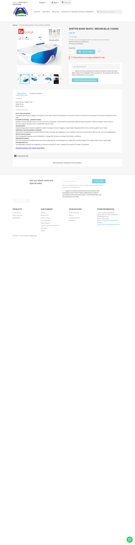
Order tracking (74, 213)
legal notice (45, 215)
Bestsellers (16, 218)
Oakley (37, 12)
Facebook (15, 201)
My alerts (72, 220)
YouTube (19, 201)
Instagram (23, 201)
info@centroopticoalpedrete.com (108, 224)
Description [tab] (21, 93)
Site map (44, 228)
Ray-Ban (46, 12)
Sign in (71, 215)
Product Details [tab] (36, 93)
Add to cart (86, 52)
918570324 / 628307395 (20, 3)
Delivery (43, 213)
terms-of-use (45, 218)
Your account (75, 209)
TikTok (28, 201)
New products (17, 215)
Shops (43, 231)
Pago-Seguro (45, 223)
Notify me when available (85, 80)
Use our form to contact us (50, 225)
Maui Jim (55, 12)
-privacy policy (46, 220)
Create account (74, 218)
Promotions (17, 213)
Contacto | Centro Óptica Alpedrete (77, 12)
